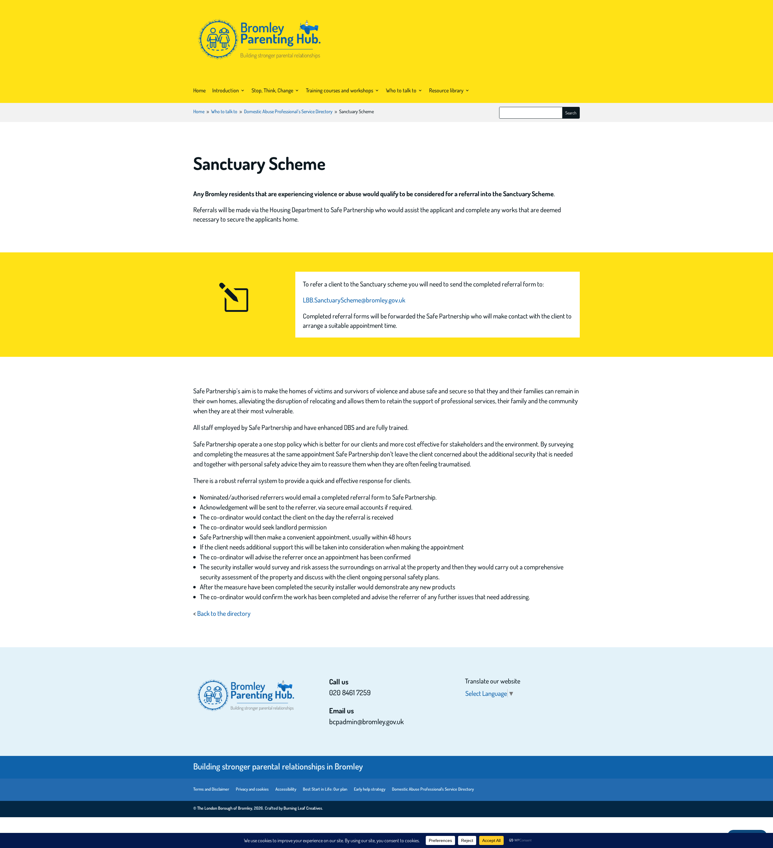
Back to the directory (224, 613)
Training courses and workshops (339, 90)
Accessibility (285, 789)
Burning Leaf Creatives (303, 808)
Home (199, 90)
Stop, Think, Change (272, 90)
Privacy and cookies (252, 789)
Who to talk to (401, 90)
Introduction (225, 90)
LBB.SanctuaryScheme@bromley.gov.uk (354, 300)
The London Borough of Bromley (224, 808)
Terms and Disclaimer (211, 789)
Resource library (446, 90)
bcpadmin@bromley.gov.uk (366, 721)
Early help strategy (369, 789)
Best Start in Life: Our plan (325, 789)
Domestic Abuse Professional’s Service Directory (433, 789)
